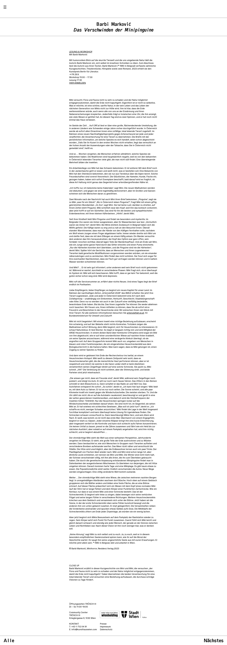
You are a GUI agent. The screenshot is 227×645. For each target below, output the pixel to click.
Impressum (105, 626)
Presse (103, 623)
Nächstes (213, 640)
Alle (9, 640)
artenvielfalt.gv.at (135, 312)
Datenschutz (106, 629)
